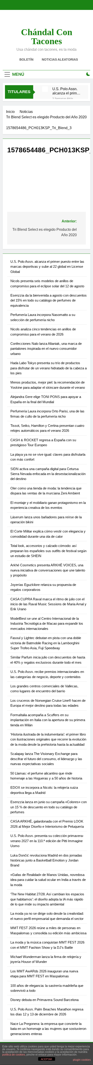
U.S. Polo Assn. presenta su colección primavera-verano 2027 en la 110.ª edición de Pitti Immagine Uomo (47, 841)
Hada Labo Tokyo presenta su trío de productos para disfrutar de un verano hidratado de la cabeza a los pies (48, 368)
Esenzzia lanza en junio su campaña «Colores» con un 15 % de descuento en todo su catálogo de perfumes (48, 807)
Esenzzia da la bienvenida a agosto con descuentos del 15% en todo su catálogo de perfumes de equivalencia (48, 300)
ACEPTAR (46, 1059)
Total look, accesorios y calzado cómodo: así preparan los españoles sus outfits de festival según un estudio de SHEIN (48, 551)
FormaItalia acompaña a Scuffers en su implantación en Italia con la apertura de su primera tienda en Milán (47, 720)
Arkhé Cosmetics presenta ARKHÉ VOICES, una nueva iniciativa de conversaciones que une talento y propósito (47, 570)
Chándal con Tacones (46, 36)
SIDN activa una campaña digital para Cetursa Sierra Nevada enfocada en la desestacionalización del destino (48, 474)
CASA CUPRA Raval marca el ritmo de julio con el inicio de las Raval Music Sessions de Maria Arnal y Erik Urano (48, 604)
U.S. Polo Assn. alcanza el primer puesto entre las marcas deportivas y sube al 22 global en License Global (66, 91)
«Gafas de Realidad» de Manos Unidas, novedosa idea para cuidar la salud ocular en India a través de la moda (48, 880)
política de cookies (13, 1054)
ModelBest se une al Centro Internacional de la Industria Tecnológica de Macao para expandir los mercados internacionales (46, 624)
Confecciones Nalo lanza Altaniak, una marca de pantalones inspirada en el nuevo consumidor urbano (46, 349)
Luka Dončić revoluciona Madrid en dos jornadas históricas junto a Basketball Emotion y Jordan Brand (46, 860)
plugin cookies (82, 1059)
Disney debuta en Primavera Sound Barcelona (44, 1000)
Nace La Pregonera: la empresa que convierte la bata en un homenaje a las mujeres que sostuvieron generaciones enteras (48, 1029)
